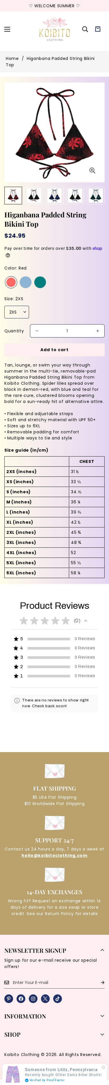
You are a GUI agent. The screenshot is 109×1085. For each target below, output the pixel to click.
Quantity (14, 331)
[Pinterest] (8, 998)
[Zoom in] (92, 170)
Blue (25, 282)
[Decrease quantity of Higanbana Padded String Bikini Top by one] (37, 331)
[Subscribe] (98, 983)
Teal (40, 282)
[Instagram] (33, 998)
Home (12, 58)
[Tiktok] (57, 998)
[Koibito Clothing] (54, 29)
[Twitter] (45, 998)
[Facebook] (21, 998)
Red (11, 282)
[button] (98, 29)
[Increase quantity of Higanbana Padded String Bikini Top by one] (97, 331)
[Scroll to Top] (98, 1054)
